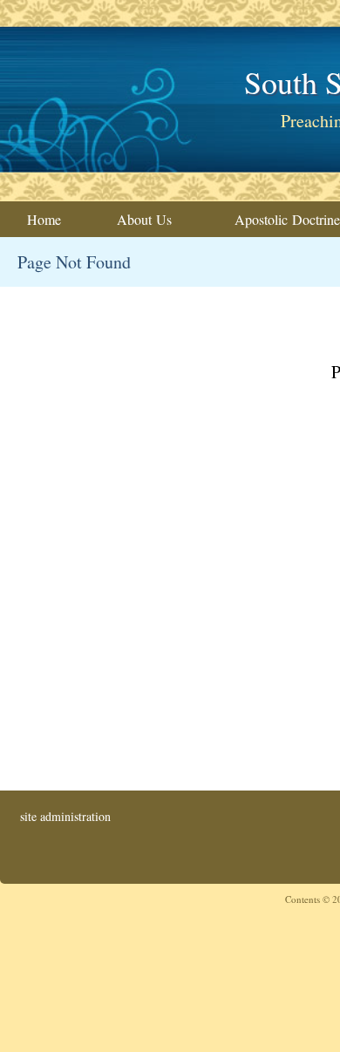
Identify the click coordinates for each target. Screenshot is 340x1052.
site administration (65, 816)
